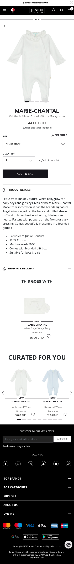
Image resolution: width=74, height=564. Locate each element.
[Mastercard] (7, 525)
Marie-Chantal (37, 110)
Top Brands (12, 478)
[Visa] (30, 525)
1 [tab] (19, 421)
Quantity (9, 153)
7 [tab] (50, 421)
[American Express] (54, 525)
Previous (2, 393)
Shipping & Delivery (21, 268)
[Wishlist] (48, 336)
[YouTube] (56, 463)
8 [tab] (55, 421)
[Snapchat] (43, 463)
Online (8, 514)
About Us (10, 505)
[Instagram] (30, 463)
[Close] (71, 2)
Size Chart (60, 135)
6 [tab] (44, 421)
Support (9, 496)
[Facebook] (5, 463)
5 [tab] (39, 421)
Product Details (19, 189)
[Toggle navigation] (4, 10)
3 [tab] (29, 421)
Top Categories (15, 487)
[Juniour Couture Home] (37, 10)
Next (71, 393)
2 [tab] (24, 421)
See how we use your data (16, 446)
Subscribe (62, 438)
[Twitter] (18, 463)
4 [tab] (34, 421)
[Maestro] (18, 525)
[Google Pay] (15, 536)
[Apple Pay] (42, 525)
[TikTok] (68, 463)
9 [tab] (60, 421)
